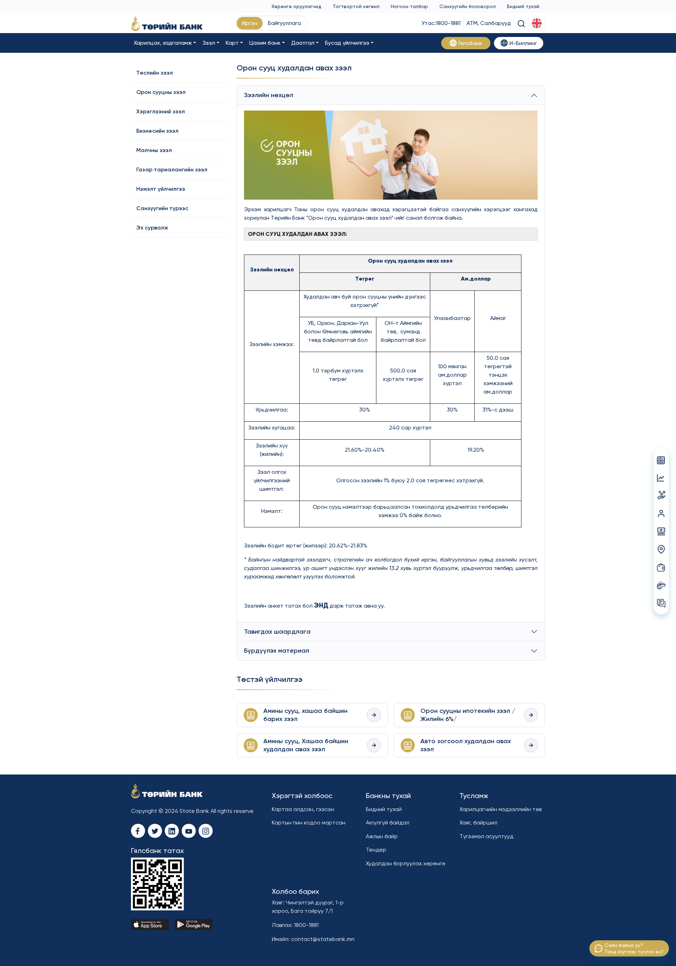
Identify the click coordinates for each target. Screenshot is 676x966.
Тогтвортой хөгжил (356, 6)
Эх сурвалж (152, 227)
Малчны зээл (154, 150)
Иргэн (249, 23)
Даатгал (302, 42)
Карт (232, 42)
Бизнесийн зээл (157, 130)
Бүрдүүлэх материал (276, 650)
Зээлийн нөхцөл (268, 95)
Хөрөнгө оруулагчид (296, 6)
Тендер (376, 849)
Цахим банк (265, 42)
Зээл (208, 42)
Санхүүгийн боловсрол (467, 6)
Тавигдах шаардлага (277, 631)
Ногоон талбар (409, 6)
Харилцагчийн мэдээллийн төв (500, 809)
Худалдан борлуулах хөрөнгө (405, 863)
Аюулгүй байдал (387, 822)
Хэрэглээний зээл (160, 111)
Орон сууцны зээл (161, 92)
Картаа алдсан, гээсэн (303, 809)
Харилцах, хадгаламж (163, 42)
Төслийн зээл (154, 72)
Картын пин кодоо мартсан (308, 822)
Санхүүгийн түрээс (162, 208)
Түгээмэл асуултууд (486, 836)
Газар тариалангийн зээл (171, 169)
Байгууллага (284, 23)
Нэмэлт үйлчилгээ (160, 189)
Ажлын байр (382, 836)
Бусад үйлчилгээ (347, 42)
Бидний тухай (523, 6)
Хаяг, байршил (478, 822)
